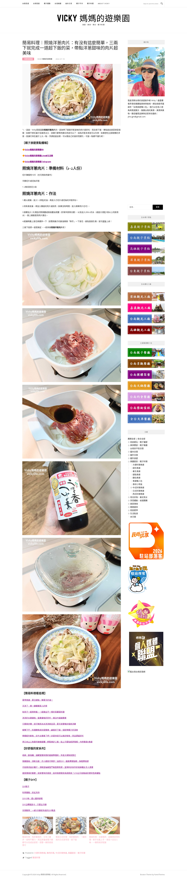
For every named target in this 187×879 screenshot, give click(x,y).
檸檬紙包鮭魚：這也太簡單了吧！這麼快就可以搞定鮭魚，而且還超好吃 (53, 735)
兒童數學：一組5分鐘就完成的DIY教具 (38, 810)
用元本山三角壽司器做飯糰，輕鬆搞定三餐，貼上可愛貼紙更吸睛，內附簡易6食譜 (57, 741)
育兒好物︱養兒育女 (138, 497)
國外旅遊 (134, 458)
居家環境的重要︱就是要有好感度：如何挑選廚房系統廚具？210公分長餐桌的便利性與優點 (61, 773)
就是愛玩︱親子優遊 (138, 442)
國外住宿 (134, 455)
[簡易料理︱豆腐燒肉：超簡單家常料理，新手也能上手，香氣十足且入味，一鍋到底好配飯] (104, 825)
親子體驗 (47, 3)
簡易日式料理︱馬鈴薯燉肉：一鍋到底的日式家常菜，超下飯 (71, 838)
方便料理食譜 (28, 59)
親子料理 (90, 3)
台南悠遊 (25, 3)
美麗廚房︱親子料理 (76, 853)
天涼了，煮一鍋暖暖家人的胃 (34, 706)
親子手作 (79, 3)
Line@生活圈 (47, 155)
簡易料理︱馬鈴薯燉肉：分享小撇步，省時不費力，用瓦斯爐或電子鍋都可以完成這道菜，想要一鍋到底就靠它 (37, 841)
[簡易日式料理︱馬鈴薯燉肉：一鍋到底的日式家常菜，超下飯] (71, 825)
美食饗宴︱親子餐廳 (138, 445)
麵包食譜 (136, 477)
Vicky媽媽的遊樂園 (45, 59)
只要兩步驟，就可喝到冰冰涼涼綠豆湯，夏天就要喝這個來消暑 (49, 724)
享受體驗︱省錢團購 (138, 500)
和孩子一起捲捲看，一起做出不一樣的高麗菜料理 (43, 712)
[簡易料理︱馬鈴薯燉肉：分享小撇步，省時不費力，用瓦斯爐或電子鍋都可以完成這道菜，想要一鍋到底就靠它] (37, 825)
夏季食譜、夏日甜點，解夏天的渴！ (37, 700)
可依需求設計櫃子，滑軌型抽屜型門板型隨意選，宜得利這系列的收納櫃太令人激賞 (57, 767)
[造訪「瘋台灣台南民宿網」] (136, 672)
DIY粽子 (25, 786)
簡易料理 (36, 857)
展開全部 (131, 438)
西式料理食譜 (138, 494)
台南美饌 (58, 3)
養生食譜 (136, 471)
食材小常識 (137, 484)
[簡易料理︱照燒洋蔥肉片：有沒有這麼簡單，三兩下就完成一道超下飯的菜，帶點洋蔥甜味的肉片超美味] (71, 94)
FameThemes (159, 874)
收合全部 (141, 438)
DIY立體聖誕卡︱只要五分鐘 (34, 804)
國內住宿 (134, 451)
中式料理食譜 (61, 853)
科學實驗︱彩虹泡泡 (31, 792)
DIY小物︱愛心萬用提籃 (32, 798)
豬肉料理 (50, 853)
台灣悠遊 (36, 3)
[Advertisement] (146, 159)
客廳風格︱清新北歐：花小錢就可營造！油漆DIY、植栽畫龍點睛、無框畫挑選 (55, 761)
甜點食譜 (136, 474)
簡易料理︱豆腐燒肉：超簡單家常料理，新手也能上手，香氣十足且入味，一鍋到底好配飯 (104, 840)
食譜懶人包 (137, 481)
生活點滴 (134, 513)
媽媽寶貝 (134, 507)
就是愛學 (134, 510)
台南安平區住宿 (137, 448)
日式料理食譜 (138, 490)
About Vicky (104, 3)
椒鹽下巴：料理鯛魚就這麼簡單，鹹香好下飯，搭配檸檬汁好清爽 (50, 730)
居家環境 (134, 503)
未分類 (133, 516)
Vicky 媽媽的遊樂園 (93, 18)
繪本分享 (68, 3)
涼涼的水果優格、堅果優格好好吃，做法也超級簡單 (44, 718)
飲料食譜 (136, 468)
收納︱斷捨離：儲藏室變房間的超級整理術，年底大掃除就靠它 (49, 755)
